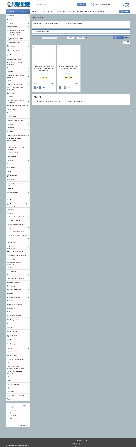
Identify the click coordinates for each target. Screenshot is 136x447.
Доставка (22, 405)
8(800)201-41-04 (101, 4)
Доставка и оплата (46, 11)
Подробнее (23, 425)
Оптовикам (100, 11)
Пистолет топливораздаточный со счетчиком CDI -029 (68, 67)
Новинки (80, 11)
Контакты (71, 11)
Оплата (13, 405)
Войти (126, 11)
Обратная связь (60, 11)
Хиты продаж (89, 11)
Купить (44, 87)
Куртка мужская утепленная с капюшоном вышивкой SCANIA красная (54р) (43, 68)
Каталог (34, 11)
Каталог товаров (18, 11)
